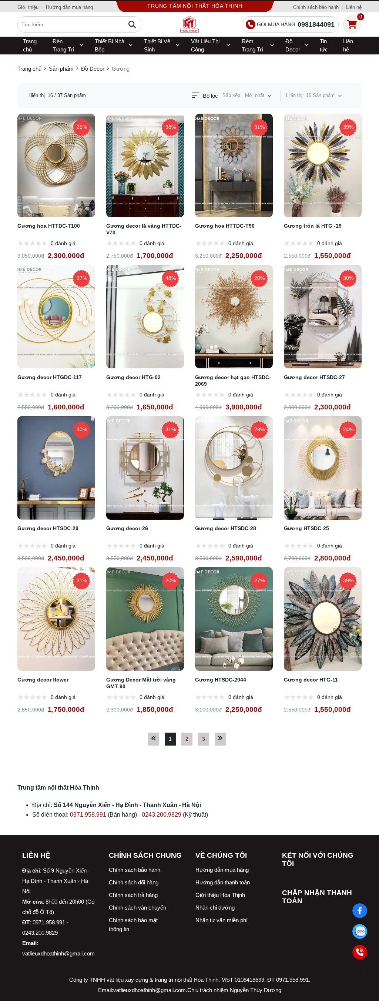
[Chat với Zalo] (360, 931)
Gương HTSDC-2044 (220, 680)
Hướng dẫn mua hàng (69, 7)
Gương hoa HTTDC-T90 (225, 226)
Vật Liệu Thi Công (205, 45)
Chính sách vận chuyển (137, 907)
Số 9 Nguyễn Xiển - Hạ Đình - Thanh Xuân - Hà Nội (56, 880)
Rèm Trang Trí (252, 45)
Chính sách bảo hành (316, 7)
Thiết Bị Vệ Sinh (157, 45)
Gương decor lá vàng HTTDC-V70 (143, 229)
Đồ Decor (292, 45)
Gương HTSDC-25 (306, 528)
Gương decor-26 (127, 528)
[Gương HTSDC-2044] (234, 619)
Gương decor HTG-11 (311, 680)
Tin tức (324, 45)
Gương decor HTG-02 (133, 377)
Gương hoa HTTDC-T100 (48, 226)
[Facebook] (360, 910)
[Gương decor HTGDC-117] (56, 316)
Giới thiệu (27, 7)
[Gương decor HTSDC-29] (56, 468)
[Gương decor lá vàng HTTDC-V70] (145, 165)
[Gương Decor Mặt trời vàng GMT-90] (145, 619)
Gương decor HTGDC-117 (49, 377)
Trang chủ (30, 45)
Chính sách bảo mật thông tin (133, 924)
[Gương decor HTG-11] (323, 619)
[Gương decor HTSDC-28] (234, 468)
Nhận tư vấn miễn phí (221, 920)
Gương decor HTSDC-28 (225, 528)
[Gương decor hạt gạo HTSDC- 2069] (234, 316)
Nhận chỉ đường (215, 907)
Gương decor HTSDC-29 (47, 528)
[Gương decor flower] (56, 619)
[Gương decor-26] (145, 468)
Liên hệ (354, 7)
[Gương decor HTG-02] (145, 316)
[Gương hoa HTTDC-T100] (56, 165)
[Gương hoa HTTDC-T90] (234, 165)
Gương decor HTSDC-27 (314, 377)
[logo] (189, 24)
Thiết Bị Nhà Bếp (109, 45)
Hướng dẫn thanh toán (222, 882)
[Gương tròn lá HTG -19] (323, 165)
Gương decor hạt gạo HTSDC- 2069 (233, 380)
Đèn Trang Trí (63, 45)
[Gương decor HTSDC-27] (323, 316)
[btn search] (132, 24)
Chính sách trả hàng (133, 895)
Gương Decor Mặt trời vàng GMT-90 (141, 683)
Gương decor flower (42, 680)
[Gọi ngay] (360, 952)
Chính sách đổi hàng (133, 882)
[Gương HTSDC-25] (323, 468)
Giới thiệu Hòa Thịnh (220, 895)
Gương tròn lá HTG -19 (313, 226)
